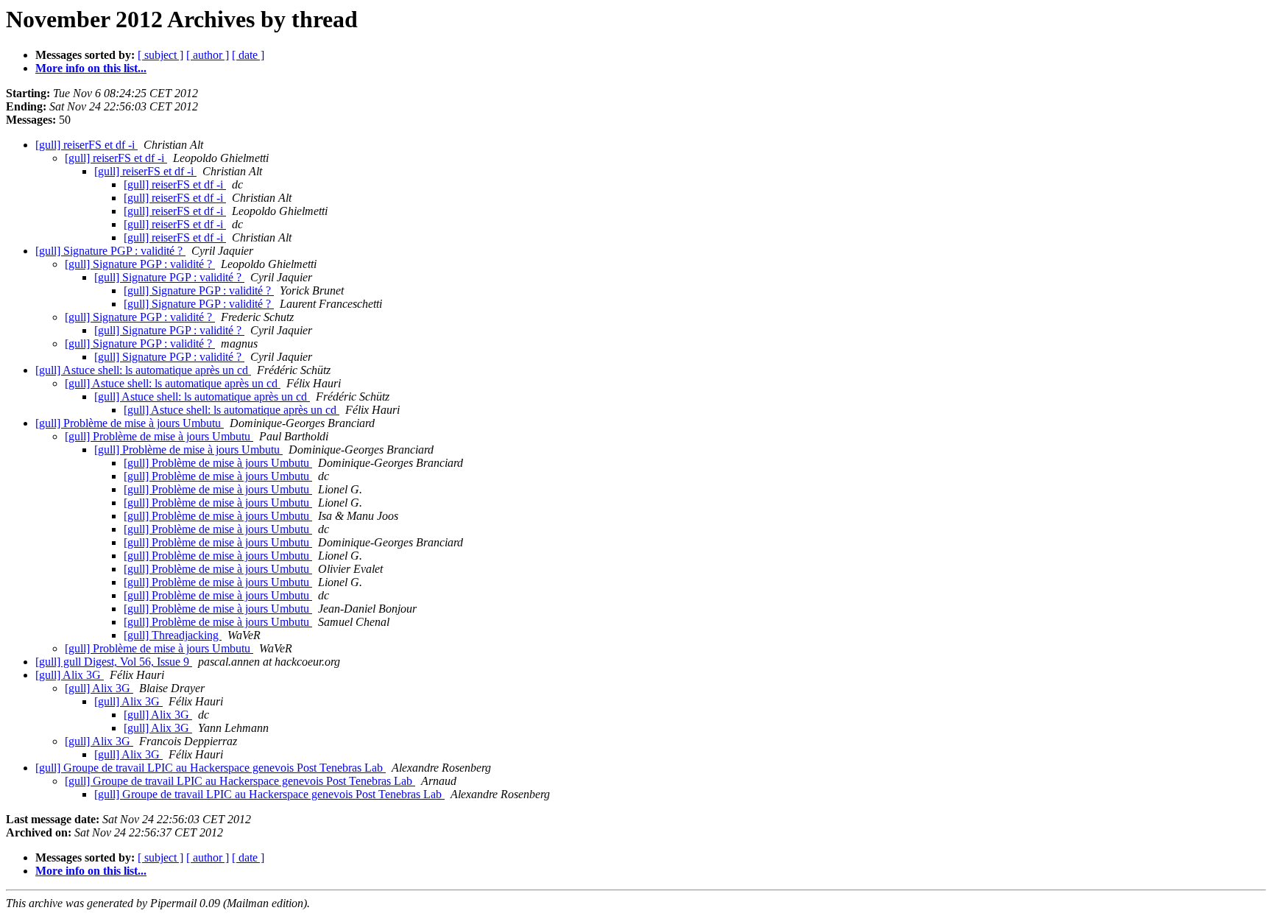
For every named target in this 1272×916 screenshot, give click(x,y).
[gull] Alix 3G (69, 675)
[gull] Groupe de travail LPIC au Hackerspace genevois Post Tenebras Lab (210, 767)
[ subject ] (160, 55)
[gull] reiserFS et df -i (86, 144)
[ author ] (207, 55)
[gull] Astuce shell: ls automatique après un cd (143, 370)
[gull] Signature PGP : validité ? (110, 250)
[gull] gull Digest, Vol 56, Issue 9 (113, 661)
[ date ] (248, 55)
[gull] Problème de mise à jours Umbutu (129, 423)
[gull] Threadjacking (173, 635)
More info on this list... (90, 68)
